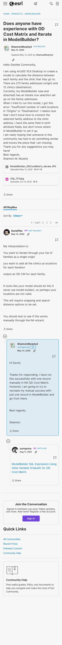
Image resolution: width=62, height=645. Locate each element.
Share (8, 194)
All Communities (11, 539)
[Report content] (57, 25)
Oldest (17, 215)
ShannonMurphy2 (21, 46)
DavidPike (16, 230)
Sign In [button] (31, 518)
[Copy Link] (13, 59)
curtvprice (25, 448)
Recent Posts (10, 543)
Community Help (12, 553)
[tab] (10, 207)
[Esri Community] (16, 3)
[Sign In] (57, 3)
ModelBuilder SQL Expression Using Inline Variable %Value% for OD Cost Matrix (34, 468)
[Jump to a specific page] (56, 222)
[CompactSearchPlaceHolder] (51, 3)
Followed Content (12, 548)
